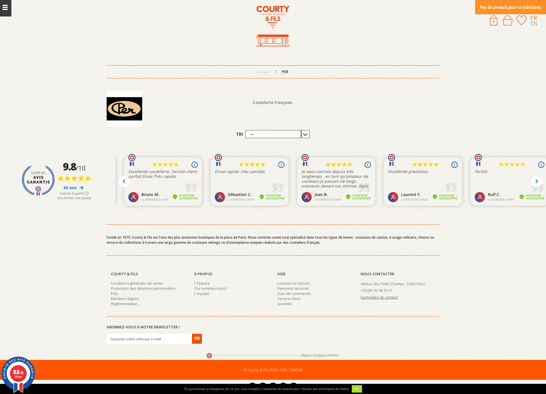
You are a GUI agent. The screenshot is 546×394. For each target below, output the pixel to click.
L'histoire (202, 283)
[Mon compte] (494, 20)
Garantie (284, 303)
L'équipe (201, 293)
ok (357, 389)
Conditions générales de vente (137, 283)
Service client (288, 298)
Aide (281, 273)
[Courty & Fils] (273, 26)
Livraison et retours (293, 283)
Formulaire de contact (379, 297)
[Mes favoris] (521, 20)
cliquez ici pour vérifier (320, 355)
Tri (239, 134)
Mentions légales (125, 298)
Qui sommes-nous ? (211, 288)
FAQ (114, 293)
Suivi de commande (294, 293)
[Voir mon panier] (507, 20)
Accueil (263, 72)
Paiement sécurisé (293, 288)
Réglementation (124, 303)
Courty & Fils (124, 273)
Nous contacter (377, 273)
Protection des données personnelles (143, 288)
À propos (203, 273)
